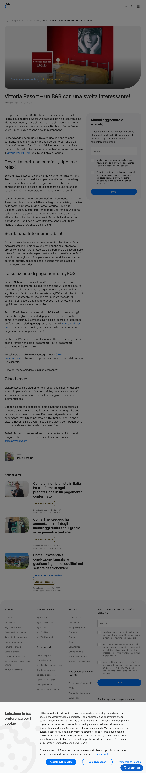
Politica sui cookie (100, 754)
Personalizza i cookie (129, 761)
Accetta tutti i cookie (61, 761)
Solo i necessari (97, 761)
